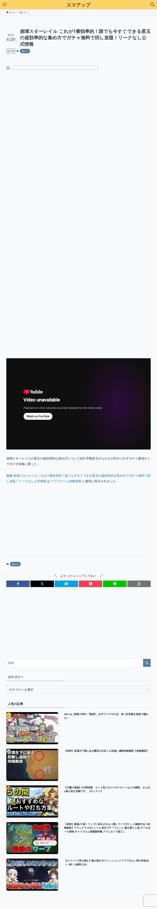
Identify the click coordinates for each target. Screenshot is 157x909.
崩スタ (25, 51)
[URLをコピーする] (139, 584)
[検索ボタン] (152, 4)
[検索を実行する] (147, 663)
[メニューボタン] (4, 4)
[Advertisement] (78, 522)
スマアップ (79, 4)
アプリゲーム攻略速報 (66, 481)
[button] (18, 584)
